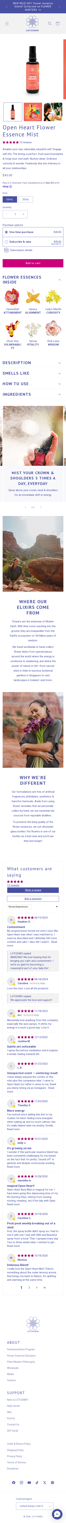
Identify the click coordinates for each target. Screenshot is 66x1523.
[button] (7, 23)
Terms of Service (16, 1462)
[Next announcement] (59, 7)
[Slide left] (25, 507)
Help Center (13, 1405)
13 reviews (13, 885)
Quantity (7, 207)
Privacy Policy (14, 1456)
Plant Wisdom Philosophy (21, 1361)
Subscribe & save (20, 241)
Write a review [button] (33, 890)
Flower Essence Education (21, 1355)
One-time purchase (21, 232)
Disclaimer (13, 1468)
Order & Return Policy (19, 1443)
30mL (25, 199)
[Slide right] (41, 507)
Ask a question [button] (33, 898)
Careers (11, 1380)
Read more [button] (13, 1129)
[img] (26, 917)
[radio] (6, 232)
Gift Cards (12, 1430)
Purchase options (13, 225)
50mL (9, 199)
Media (10, 1374)
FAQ (9, 1412)
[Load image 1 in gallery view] (13, 112)
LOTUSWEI (37, 1516)
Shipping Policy (15, 1450)
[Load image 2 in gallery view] (33, 112)
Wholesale (12, 1368)
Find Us (11, 1418)
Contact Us (13, 1424)
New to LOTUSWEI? (17, 1399)
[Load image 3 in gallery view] (53, 112)
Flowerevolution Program (21, 1349)
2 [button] (29, 1287)
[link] (33, 436)
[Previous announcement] (6, 7)
